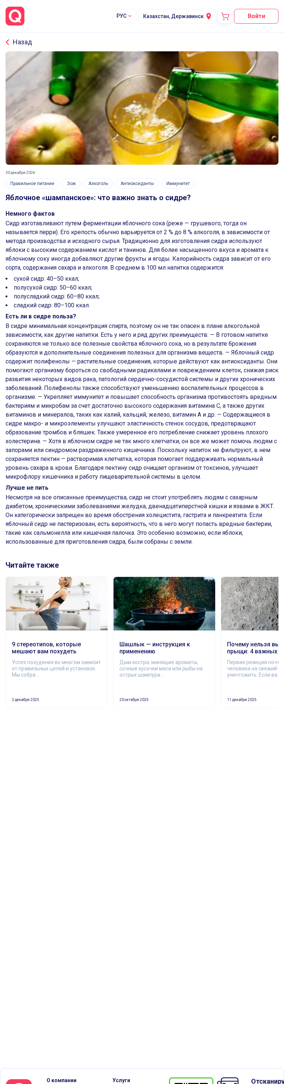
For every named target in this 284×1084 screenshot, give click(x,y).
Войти (256, 16)
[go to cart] (225, 16)
